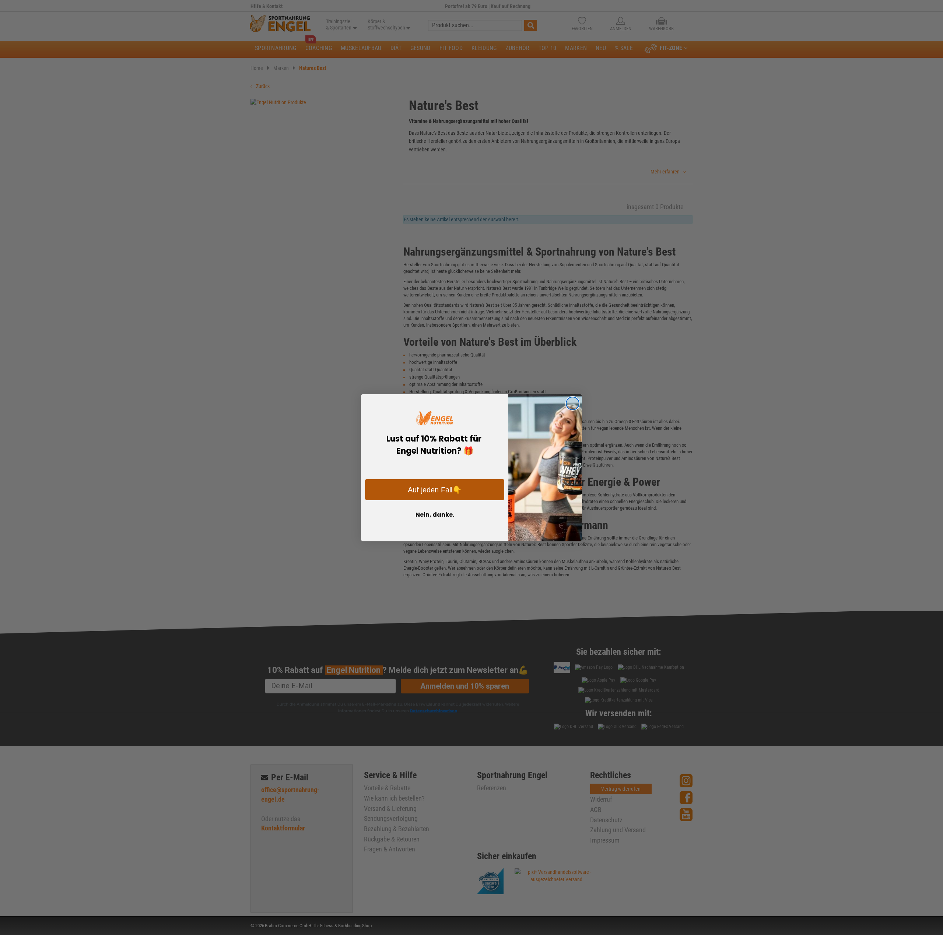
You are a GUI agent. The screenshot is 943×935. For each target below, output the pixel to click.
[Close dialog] (572, 403)
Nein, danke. (435, 514)
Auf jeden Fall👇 (435, 490)
